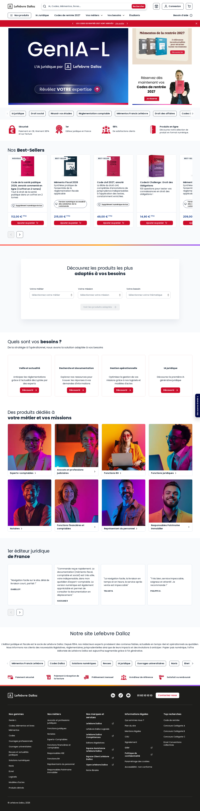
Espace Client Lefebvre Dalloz (97, 758)
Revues (107, 663)
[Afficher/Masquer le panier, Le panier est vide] (189, 6)
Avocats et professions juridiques (58, 721)
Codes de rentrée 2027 (67, 15)
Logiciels (13, 776)
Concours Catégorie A (174, 725)
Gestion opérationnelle (123, 368)
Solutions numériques (84, 663)
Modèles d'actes (16, 782)
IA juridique (18, 113)
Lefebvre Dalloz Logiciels (97, 729)
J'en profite (119, 23)
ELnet (11, 771)
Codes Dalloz (189, 113)
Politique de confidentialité (132, 754)
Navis (174, 663)
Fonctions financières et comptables (59, 746)
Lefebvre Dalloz (94, 723)
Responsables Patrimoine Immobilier (59, 771)
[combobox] (94, 6)
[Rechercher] (136, 6)
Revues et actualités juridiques (18, 753)
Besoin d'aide (180, 15)
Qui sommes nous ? (134, 720)
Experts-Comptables (57, 739)
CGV (127, 747)
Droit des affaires (165, 113)
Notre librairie (92, 770)
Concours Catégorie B (174, 731)
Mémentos (14, 730)
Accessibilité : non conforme (138, 767)
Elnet (187, 663)
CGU (127, 736)
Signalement (131, 742)
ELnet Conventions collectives (172, 743)
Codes (12, 735)
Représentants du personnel (61, 764)
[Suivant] (19, 234)
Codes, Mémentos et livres (21, 725)
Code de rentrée (172, 720)
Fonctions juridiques (56, 728)
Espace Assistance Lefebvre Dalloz (95, 749)
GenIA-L (12, 720)
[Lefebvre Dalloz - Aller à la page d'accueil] (21, 6)
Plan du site (130, 725)
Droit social (37, 113)
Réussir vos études (61, 113)
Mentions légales (133, 731)
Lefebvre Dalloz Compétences (94, 736)
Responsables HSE (55, 753)
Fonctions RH (53, 758)
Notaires (51, 734)
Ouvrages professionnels (21, 741)
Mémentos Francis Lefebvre (132, 113)
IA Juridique (42, 15)
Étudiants (134, 15)
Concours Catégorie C (174, 736)
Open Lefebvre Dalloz (97, 764)
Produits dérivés (16, 787)
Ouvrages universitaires (150, 663)
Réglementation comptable (94, 113)
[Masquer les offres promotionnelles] (197, 23)
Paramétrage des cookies (137, 761)
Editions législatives (95, 742)
